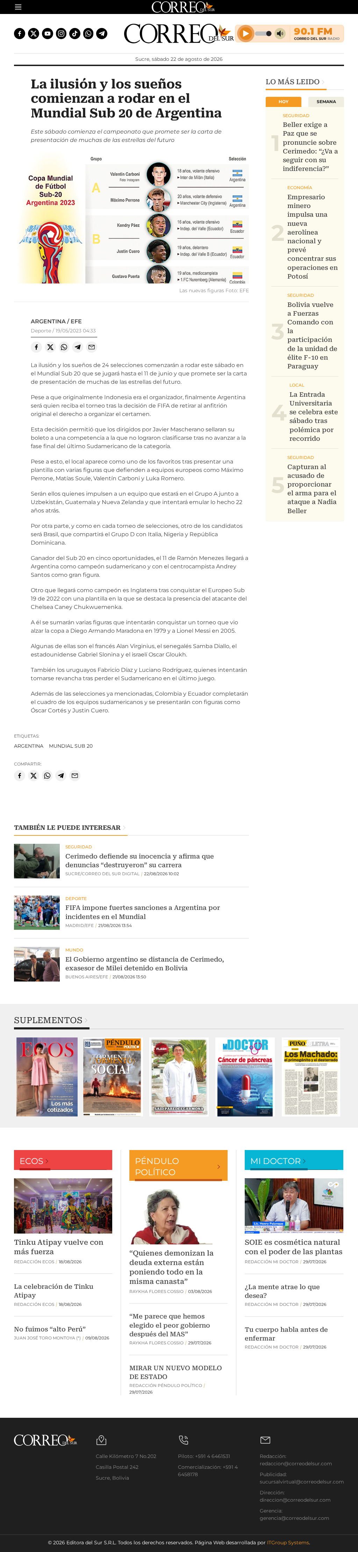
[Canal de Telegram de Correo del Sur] (101, 33)
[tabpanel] (47, 1077)
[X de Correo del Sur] (33, 33)
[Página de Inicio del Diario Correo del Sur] (179, 33)
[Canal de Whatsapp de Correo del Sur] (88, 33)
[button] (131, 218)
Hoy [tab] (283, 101)
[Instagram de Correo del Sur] (61, 33)
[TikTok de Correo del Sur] (74, 33)
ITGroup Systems (288, 1542)
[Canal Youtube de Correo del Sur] (47, 33)
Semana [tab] (326, 101)
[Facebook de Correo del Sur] (19, 33)
